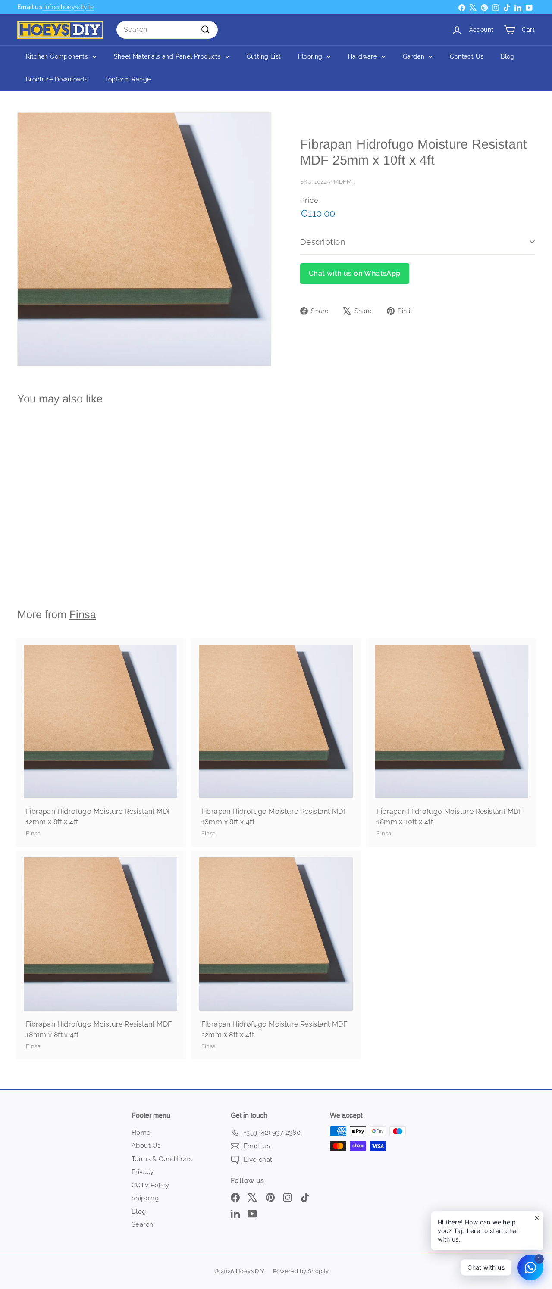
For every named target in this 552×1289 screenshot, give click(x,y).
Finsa (82, 614)
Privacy (143, 1172)
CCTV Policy (150, 1185)
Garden (415, 56)
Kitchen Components (58, 56)
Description (322, 241)
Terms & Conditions (162, 1159)
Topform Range (128, 79)
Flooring (311, 56)
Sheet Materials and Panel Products (168, 56)
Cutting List (264, 56)
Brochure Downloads (57, 79)
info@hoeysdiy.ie (68, 6)
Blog (507, 56)
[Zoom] (144, 239)
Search (142, 1224)
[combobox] (167, 30)
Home (141, 1132)
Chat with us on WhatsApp (355, 273)
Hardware (363, 56)
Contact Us (466, 56)
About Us (146, 1145)
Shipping (145, 1198)
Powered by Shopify (301, 1271)
